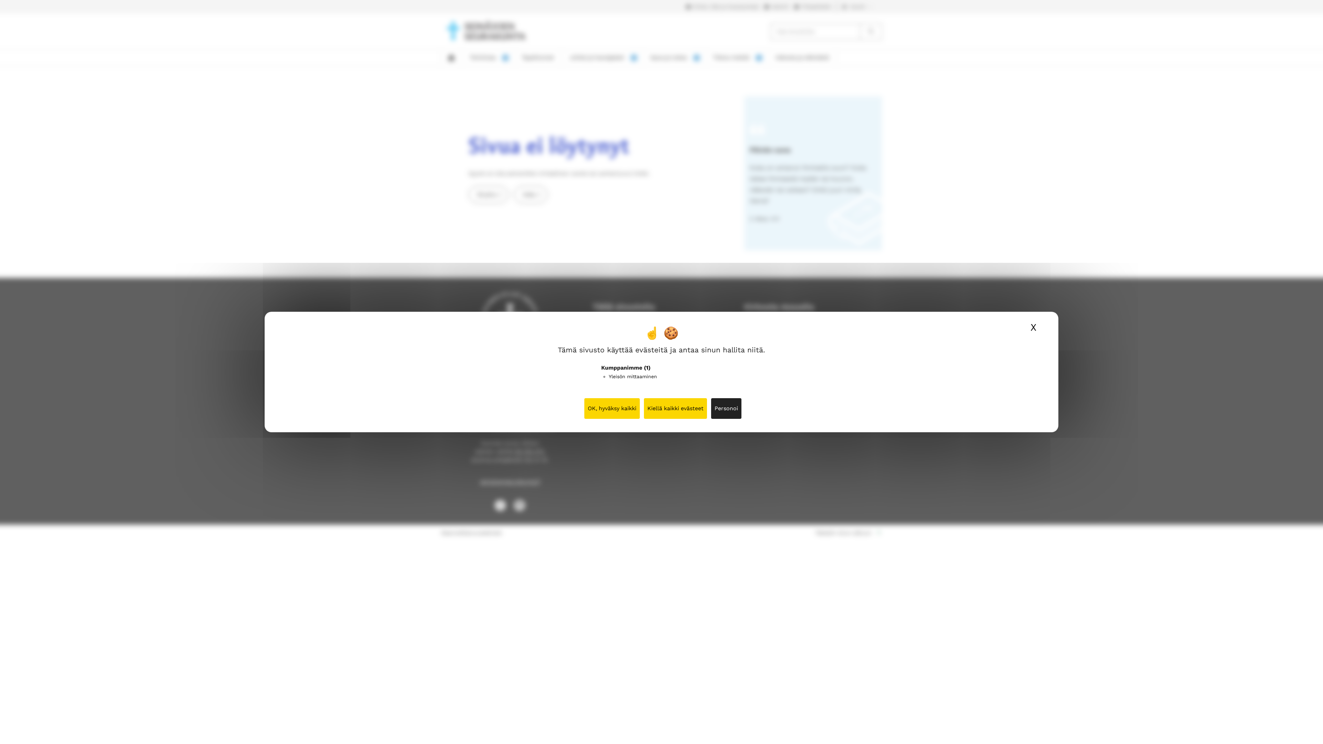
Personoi (726, 408)
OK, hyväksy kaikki (612, 408)
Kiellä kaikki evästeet (675, 408)
